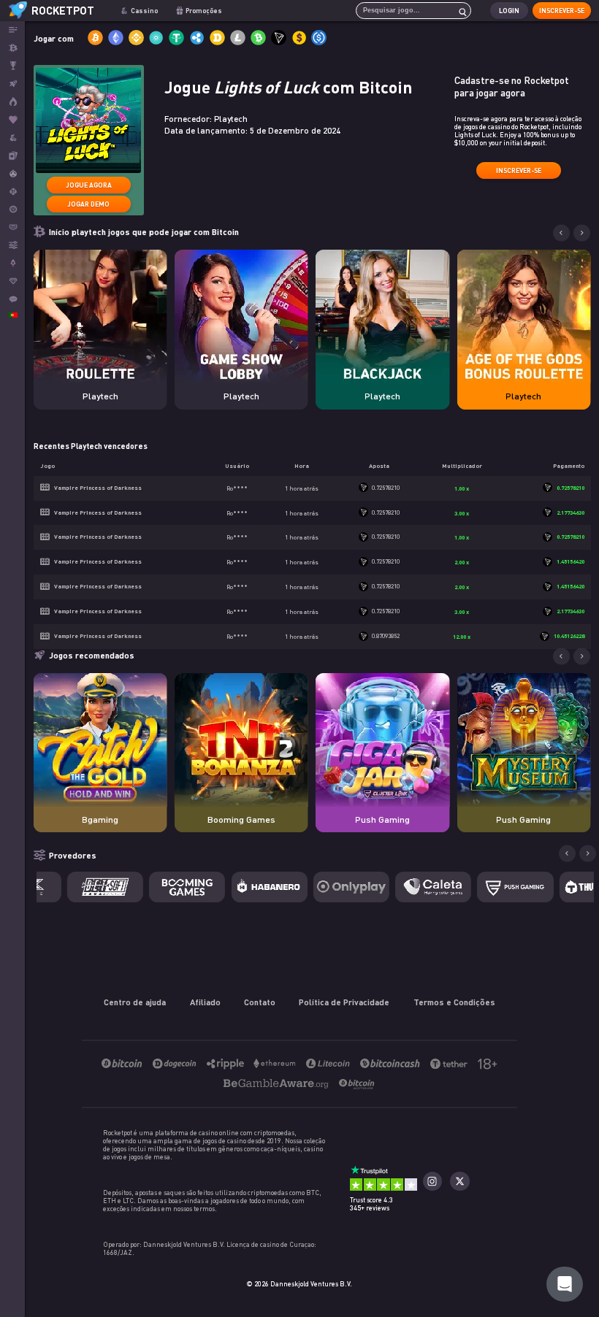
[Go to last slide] (561, 233)
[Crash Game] (12, 263)
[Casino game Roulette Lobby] (100, 316)
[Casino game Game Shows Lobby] (241, 316)
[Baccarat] (12, 227)
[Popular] (12, 120)
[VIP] (12, 281)
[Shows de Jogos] (12, 173)
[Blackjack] (12, 192)
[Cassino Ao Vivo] (12, 156)
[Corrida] (12, 66)
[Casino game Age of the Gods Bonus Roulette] (523, 316)
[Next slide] (581, 233)
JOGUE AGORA (89, 185)
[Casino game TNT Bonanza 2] (241, 740)
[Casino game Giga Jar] (382, 740)
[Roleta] (12, 209)
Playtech (100, 396)
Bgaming (100, 819)
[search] (458, 11)
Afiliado (205, 1002)
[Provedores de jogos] (12, 245)
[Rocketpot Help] (564, 1284)
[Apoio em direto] (12, 299)
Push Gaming (382, 819)
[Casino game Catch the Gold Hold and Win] (100, 740)
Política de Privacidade (344, 1002)
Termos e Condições (454, 1002)
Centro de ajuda (135, 1002)
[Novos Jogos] (12, 102)
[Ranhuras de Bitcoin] (12, 137)
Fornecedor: (206, 118)
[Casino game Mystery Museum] (523, 740)
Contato (259, 1002)
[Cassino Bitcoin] (12, 48)
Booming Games (241, 819)
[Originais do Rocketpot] (12, 83)
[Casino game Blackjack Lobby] (382, 316)
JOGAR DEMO (88, 204)
